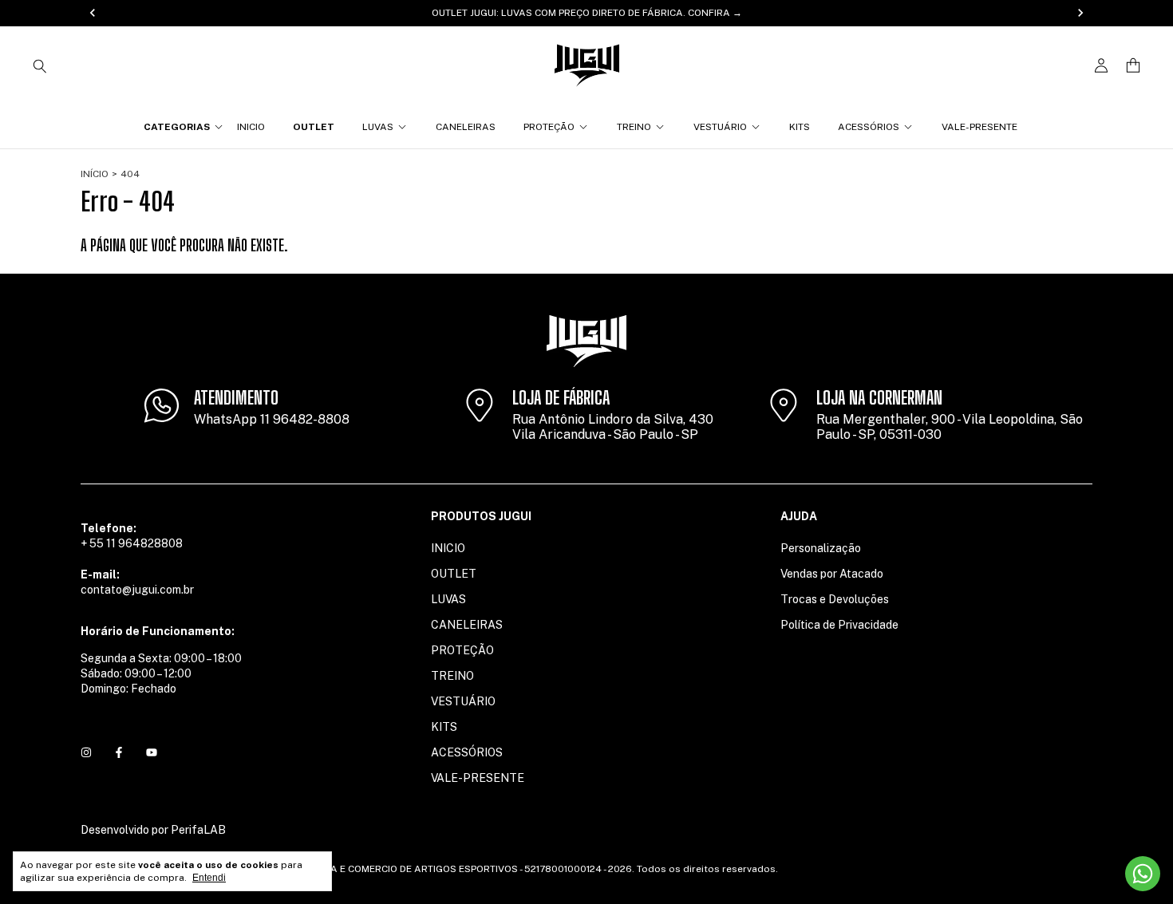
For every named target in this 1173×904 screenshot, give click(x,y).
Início (95, 174)
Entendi (209, 877)
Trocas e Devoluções (834, 599)
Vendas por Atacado (831, 573)
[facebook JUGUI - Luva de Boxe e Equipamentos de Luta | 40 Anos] (118, 752)
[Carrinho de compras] (1133, 65)
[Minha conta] (1101, 65)
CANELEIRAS (466, 126)
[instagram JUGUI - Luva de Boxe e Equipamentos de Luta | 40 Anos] (86, 752)
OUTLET (313, 126)
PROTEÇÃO (549, 126)
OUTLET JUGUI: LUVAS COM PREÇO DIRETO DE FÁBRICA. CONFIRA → (587, 12)
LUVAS (377, 126)
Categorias (177, 126)
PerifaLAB (198, 829)
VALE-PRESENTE (979, 126)
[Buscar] (40, 65)
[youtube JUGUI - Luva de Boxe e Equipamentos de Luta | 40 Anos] (151, 752)
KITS (799, 126)
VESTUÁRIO (720, 126)
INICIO (251, 126)
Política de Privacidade (839, 624)
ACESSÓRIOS (868, 126)
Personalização (820, 548)
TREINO (634, 126)
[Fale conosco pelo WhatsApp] (1142, 873)
